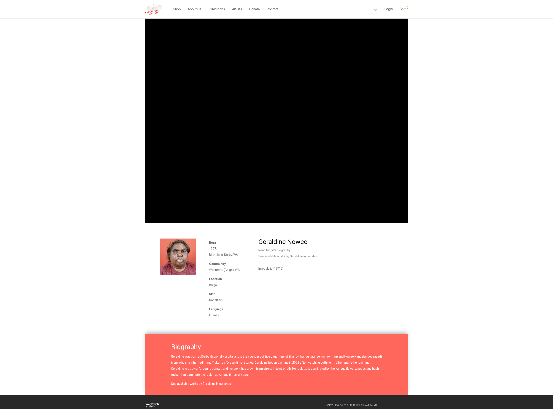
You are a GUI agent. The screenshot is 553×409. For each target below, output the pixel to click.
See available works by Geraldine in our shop (288, 256)
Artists (237, 9)
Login (388, 9)
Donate (254, 9)
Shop (177, 9)
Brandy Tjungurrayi (302, 356)
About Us (195, 9)
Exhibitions (216, 9)
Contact (272, 9)
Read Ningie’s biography (274, 250)
